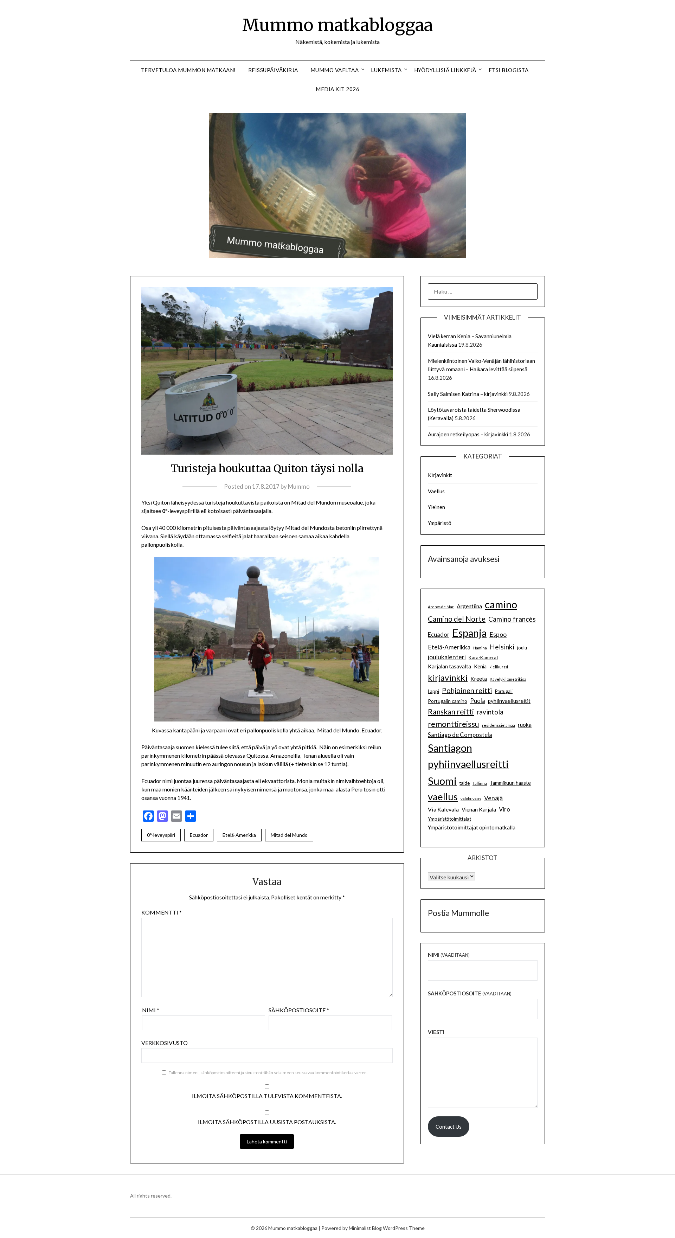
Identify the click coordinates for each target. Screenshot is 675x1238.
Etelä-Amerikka (239, 835)
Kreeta (478, 678)
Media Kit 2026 (337, 89)
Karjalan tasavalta (449, 666)
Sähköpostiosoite (299, 1010)
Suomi (442, 781)
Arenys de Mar (441, 606)
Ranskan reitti (451, 711)
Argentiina (469, 606)
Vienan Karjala (479, 809)
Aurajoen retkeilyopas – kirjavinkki (468, 434)
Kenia (480, 666)
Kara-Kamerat (483, 657)
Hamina (480, 648)
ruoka (525, 724)
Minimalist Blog (365, 1228)
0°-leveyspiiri (161, 835)
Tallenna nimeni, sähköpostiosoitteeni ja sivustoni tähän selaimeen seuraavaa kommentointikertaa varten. (268, 1072)
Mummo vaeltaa (334, 70)
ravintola (490, 712)
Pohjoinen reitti (467, 690)
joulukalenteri (447, 657)
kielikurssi (498, 667)
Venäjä (493, 798)
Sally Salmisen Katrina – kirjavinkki (468, 394)
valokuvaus (471, 798)
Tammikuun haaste (510, 783)
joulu (522, 647)
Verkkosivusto (164, 1042)
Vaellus (436, 491)
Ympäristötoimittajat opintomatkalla (471, 827)
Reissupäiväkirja (273, 70)
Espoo (498, 634)
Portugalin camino (447, 701)
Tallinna (479, 783)
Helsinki (502, 647)
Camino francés (512, 619)
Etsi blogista (509, 70)
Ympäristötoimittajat (449, 819)
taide (464, 783)
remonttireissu (453, 724)
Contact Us (449, 1126)
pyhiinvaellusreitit (509, 701)
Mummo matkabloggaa (337, 25)
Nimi (150, 1010)
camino (501, 604)
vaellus (443, 796)
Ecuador (199, 835)
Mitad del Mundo (289, 835)
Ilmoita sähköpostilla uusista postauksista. (267, 1121)
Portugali (504, 691)
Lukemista (386, 70)
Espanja (469, 633)
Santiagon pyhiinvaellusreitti (468, 756)
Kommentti (161, 912)
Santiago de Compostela (460, 734)
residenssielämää (498, 725)
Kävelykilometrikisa (508, 678)
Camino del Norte (457, 618)
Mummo (299, 486)
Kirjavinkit (440, 475)
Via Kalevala (443, 809)
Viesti (436, 1032)
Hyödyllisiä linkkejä (445, 70)
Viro (504, 809)
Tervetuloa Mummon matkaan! (188, 70)
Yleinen (436, 507)
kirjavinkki (448, 677)
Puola (477, 700)
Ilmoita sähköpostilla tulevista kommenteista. (267, 1095)
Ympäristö (439, 523)
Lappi (433, 691)
